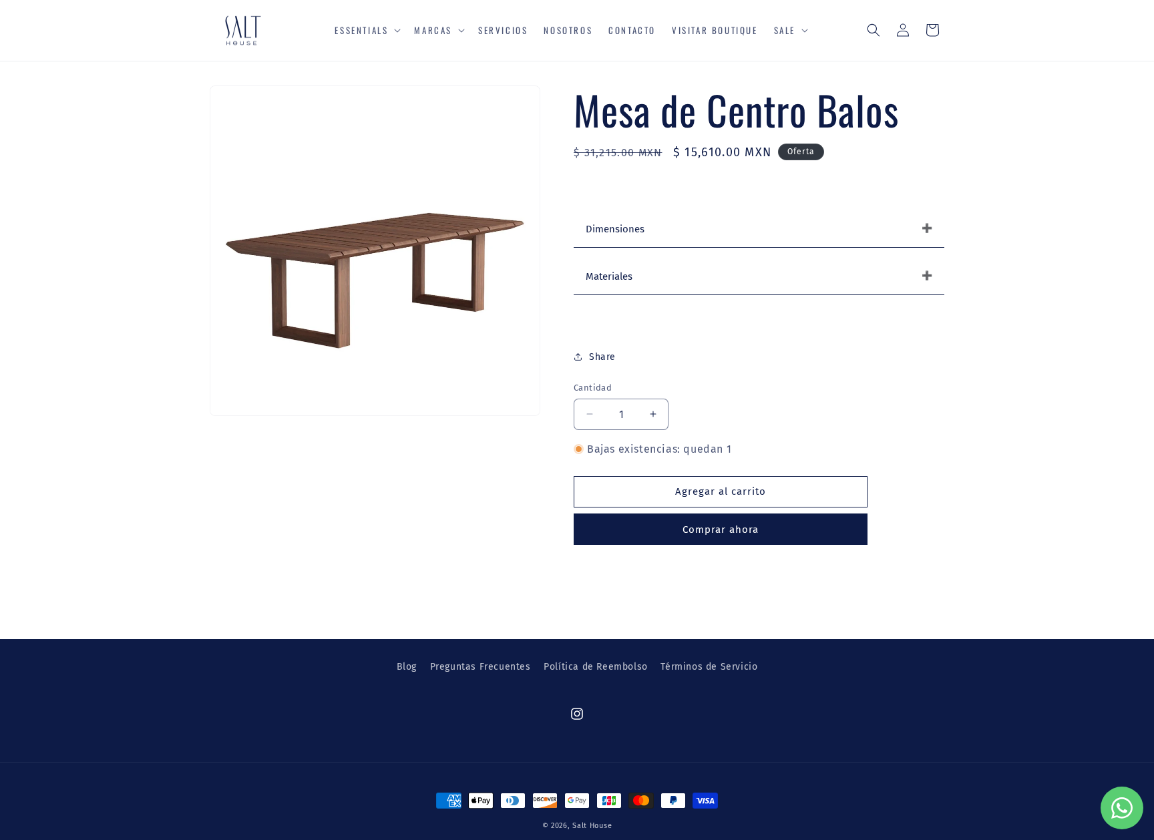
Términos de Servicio (708, 666)
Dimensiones (615, 229)
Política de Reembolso (596, 666)
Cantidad (593, 388)
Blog (407, 666)
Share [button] (602, 357)
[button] (366, 30)
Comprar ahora (721, 529)
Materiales (609, 276)
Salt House (592, 825)
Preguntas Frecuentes (480, 666)
